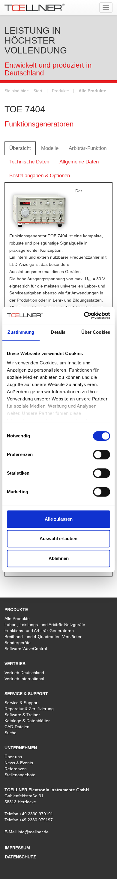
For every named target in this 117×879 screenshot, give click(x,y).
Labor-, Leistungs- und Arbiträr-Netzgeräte (44, 624)
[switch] (101, 454)
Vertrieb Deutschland (24, 672)
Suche (10, 732)
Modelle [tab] (49, 148)
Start (37, 90)
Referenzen (15, 768)
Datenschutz (20, 856)
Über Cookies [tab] (95, 332)
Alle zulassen (59, 519)
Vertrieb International (24, 678)
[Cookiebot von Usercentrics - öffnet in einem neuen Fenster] (84, 315)
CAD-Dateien (16, 726)
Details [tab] (58, 332)
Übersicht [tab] (20, 148)
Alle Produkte (92, 90)
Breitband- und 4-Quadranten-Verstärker (43, 636)
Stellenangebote (19, 774)
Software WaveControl (25, 648)
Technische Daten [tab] (29, 162)
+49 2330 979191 (36, 813)
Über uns (13, 756)
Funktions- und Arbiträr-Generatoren (39, 630)
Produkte (60, 90)
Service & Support (21, 702)
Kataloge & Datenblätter (27, 720)
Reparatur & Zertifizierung (29, 708)
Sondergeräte (17, 642)
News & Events (18, 762)
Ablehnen (59, 558)
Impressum (17, 847)
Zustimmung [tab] (21, 332)
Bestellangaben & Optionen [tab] (39, 175)
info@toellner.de (33, 831)
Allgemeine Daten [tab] (79, 162)
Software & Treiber (22, 714)
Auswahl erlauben (58, 538)
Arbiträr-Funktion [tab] (87, 148)
